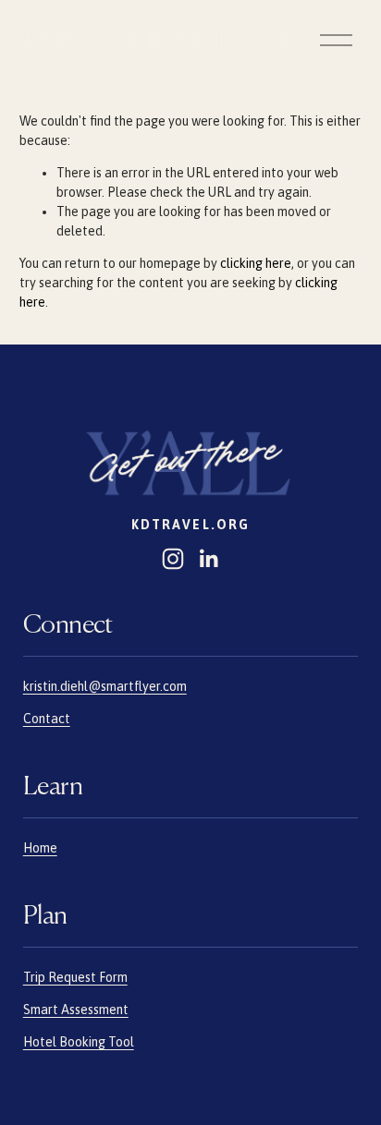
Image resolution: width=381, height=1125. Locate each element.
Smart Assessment (76, 1009)
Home (40, 848)
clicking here (255, 263)
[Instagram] (173, 559)
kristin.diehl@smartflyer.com (105, 686)
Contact (46, 718)
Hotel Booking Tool (78, 1041)
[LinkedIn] (208, 559)
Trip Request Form (75, 977)
